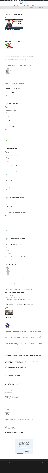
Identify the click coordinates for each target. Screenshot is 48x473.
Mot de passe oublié (27, 452)
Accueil (15, 5)
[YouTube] (42, 462)
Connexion (27, 451)
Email (18, 446)
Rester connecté (19, 451)
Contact (33, 5)
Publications (18, 5)
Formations (23, 5)
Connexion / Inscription (41, 0)
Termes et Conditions (7, 456)
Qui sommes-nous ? (28, 5)
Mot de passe (23, 449)
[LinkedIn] (41, 462)
